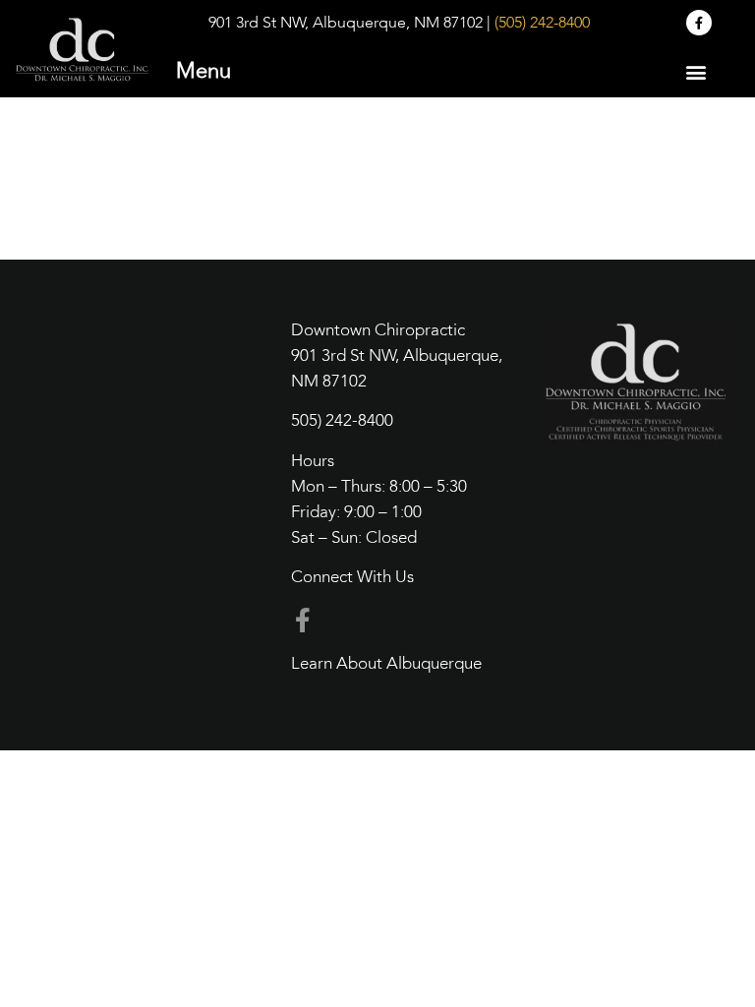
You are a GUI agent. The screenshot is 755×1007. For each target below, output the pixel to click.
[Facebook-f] (699, 22)
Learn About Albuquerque (386, 664)
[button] (695, 71)
